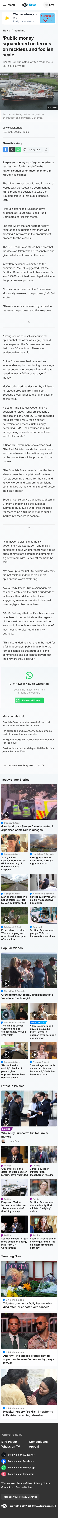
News (6, 30)
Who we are (8, 1483)
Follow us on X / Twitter (21, 1454)
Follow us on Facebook (21, 1461)
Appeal (34, 1446)
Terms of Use (24, 1483)
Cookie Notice (24, 1487)
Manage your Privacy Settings (20, 1496)
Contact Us (7, 1487)
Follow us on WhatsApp (21, 1467)
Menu (11, 4)
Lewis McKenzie (12, 127)
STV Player (9, 1441)
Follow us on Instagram (21, 1474)
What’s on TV (10, 1446)
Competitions (38, 1441)
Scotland (19, 30)
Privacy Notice (42, 1483)
